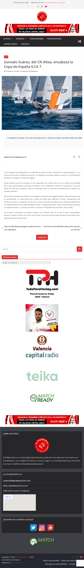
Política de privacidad (51, 560)
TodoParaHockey (54, 39)
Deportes (20, 39)
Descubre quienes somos (32, 464)
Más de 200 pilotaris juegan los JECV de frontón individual (22, 228)
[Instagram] (42, 527)
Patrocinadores (37, 39)
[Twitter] (33, 527)
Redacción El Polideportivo (30, 71)
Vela (6, 57)
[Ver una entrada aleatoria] (79, 41)
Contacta (72, 564)
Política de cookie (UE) (69, 560)
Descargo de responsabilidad (56, 564)
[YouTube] (50, 527)
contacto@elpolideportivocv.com (17, 480)
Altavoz (7, 39)
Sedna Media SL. (17, 563)
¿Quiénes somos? (10, 44)
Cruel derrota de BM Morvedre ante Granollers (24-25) (61, 228)
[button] (11, 38)
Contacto (25, 44)
